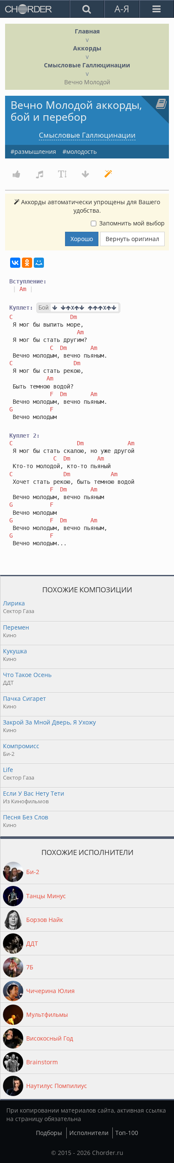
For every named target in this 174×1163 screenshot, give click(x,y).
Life (8, 770)
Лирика (14, 603)
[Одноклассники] (27, 263)
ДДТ (32, 943)
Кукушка (15, 651)
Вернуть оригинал (132, 239)
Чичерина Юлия (50, 991)
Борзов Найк (44, 920)
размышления (35, 151)
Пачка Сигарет (24, 698)
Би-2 (32, 872)
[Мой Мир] (39, 263)
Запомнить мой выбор (132, 223)
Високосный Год (49, 1038)
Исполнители (89, 1133)
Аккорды (87, 48)
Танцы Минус (46, 896)
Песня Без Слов (25, 817)
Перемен (16, 627)
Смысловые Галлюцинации (87, 65)
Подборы (49, 1133)
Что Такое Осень (27, 675)
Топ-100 (126, 1133)
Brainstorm (42, 1062)
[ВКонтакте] (15, 263)
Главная (87, 31)
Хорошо (82, 239)
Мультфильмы (47, 1014)
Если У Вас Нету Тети (33, 793)
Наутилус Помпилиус (56, 1086)
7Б (29, 967)
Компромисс (21, 746)
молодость (81, 151)
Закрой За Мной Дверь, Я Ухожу (49, 722)
